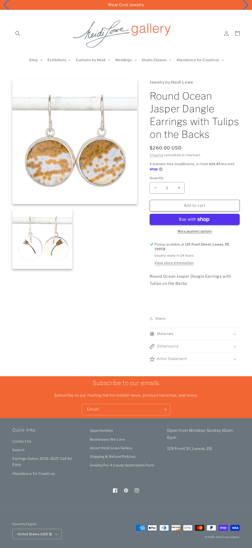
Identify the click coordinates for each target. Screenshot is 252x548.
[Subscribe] (164, 409)
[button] (17, 33)
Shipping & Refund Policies (113, 456)
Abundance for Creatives (33, 473)
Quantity (156, 178)
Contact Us (22, 441)
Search (18, 450)
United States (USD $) (34, 534)
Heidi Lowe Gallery (228, 536)
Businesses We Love (107, 439)
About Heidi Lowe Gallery (111, 448)
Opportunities (101, 430)
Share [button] (160, 318)
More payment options (195, 231)
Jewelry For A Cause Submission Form (122, 465)
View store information (174, 263)
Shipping (156, 155)
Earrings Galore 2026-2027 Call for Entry (42, 461)
